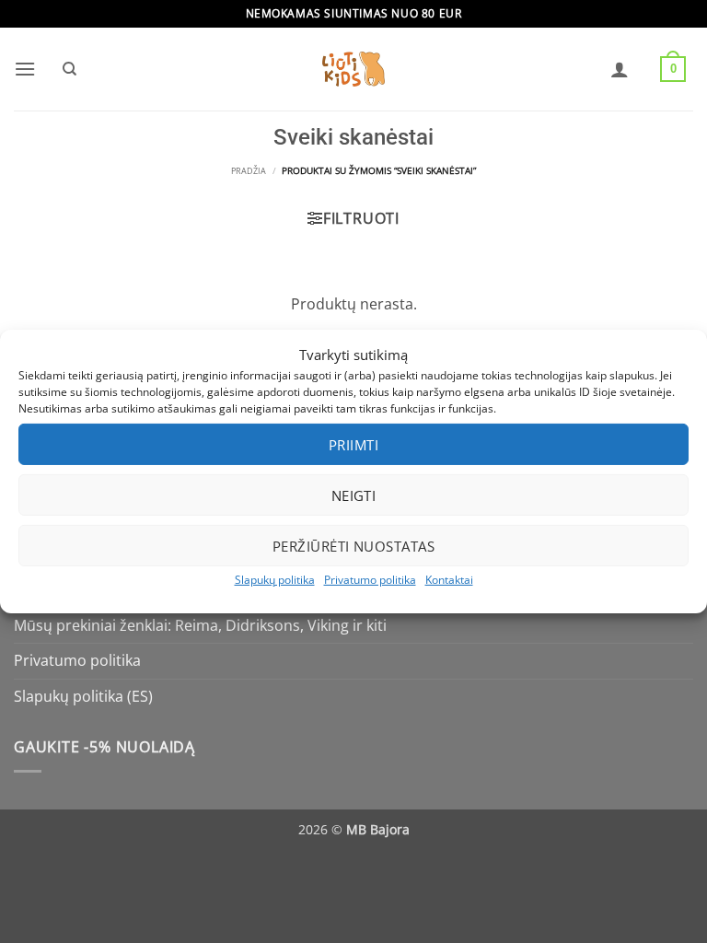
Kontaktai (449, 580)
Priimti (353, 444)
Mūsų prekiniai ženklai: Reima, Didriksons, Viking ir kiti (200, 625)
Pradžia (248, 171)
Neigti (354, 494)
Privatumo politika (370, 580)
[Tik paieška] (69, 69)
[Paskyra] (619, 69)
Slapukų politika (275, 580)
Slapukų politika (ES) (83, 696)
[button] (25, 68)
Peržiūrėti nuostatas (353, 545)
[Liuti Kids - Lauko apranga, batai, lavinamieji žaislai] (353, 69)
